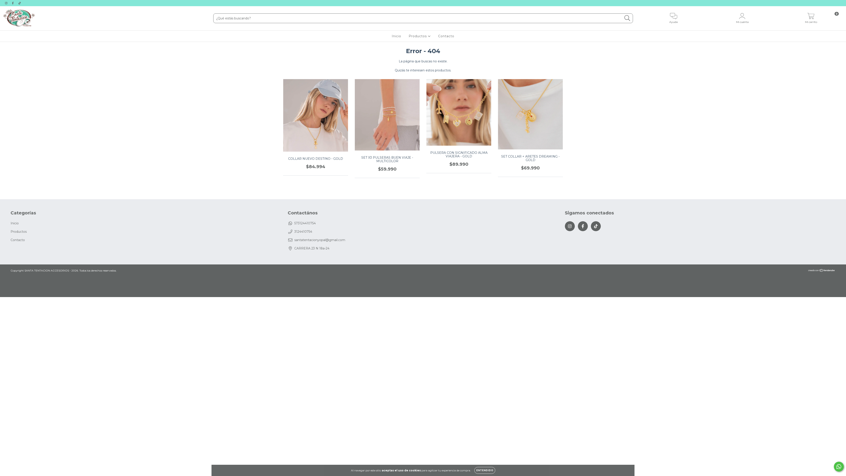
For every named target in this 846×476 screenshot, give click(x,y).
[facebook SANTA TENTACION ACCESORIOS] (13, 3)
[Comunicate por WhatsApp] (839, 467)
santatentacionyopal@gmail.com (319, 240)
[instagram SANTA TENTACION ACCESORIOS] (6, 3)
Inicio (396, 36)
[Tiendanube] (821, 271)
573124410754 (305, 223)
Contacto (446, 36)
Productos (418, 36)
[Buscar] (627, 18)
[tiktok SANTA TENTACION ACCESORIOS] (19, 3)
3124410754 (303, 232)
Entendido (484, 470)
